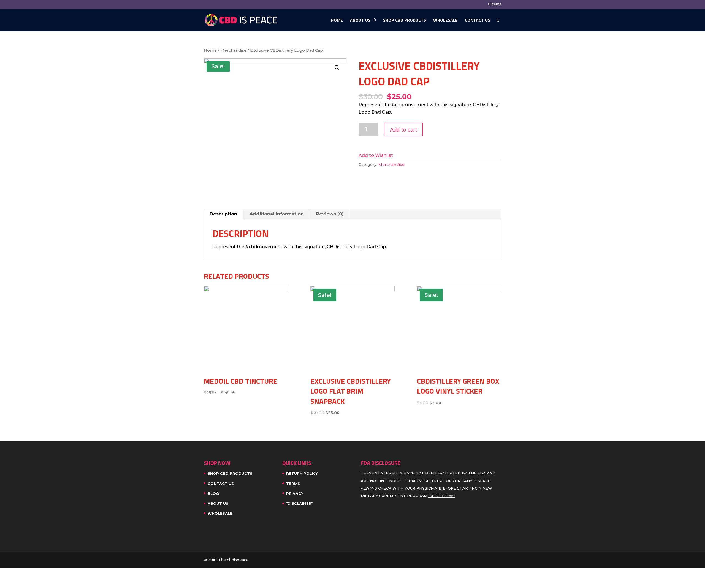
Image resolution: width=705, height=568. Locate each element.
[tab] (223, 214)
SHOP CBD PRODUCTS (404, 20)
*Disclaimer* (299, 503)
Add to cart (403, 130)
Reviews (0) (330, 214)
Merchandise (233, 50)
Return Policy (302, 473)
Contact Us (477, 20)
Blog (213, 493)
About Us (360, 20)
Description (223, 214)
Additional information (277, 214)
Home (337, 20)
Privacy (294, 493)
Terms (293, 483)
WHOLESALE (445, 20)
